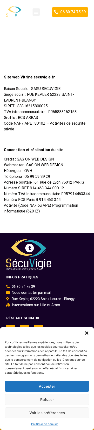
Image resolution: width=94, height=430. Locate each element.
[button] (86, 333)
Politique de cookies (44, 424)
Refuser (47, 399)
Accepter (47, 386)
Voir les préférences (47, 413)
